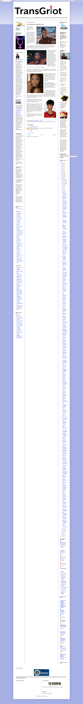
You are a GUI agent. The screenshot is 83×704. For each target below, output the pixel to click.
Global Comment (19, 283)
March (63, 528)
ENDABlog (18, 221)
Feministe (18, 222)
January (63, 531)
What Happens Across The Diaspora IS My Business (64, 361)
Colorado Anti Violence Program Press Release (64, 299)
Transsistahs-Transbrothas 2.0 (19, 308)
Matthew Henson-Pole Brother (64, 476)
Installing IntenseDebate (64, 428)
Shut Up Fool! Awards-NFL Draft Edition (64, 275)
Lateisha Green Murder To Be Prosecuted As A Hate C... (64, 473)
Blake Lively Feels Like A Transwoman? (64, 357)
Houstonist (18, 319)
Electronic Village (19, 218)
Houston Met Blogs (20, 318)
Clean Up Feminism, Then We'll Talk (64, 480)
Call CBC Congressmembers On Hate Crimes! (64, 221)
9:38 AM (30, 130)
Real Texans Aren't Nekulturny (64, 350)
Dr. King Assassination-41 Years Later (64, 506)
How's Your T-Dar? (64, 306)
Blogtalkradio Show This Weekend (64, 451)
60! (62, 218)
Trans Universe (63, 589)
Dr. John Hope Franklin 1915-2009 (64, 503)
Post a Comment (31, 132)
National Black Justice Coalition (19, 292)
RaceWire (18, 237)
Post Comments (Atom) (35, 136)
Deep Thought (19, 217)
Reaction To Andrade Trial (64, 283)
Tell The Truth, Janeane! (64, 341)
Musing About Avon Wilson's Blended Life (64, 484)
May (63, 189)
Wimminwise (19, 259)
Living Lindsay (62, 620)
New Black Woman (20, 234)
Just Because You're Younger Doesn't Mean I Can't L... (64, 326)
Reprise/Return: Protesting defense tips (63, 552)
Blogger (46, 696)
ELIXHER (18, 220)
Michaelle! (63, 491)
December (64, 179)
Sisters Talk (18, 242)
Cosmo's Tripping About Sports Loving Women (64, 233)
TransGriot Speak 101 (64, 438)
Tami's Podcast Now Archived (64, 322)
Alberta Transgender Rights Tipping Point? (64, 375)
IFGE (17, 284)
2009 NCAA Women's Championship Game (64, 469)
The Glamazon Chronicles (19, 329)
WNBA (18, 309)
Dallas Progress (19, 316)
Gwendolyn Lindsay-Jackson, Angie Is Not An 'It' (64, 269)
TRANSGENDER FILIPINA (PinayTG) (63, 655)
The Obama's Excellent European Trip (64, 499)
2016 (62, 168)
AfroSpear (18, 215)
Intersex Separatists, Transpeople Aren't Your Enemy (64, 514)
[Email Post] (41, 120)
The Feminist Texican (19, 327)
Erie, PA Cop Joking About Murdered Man (64, 310)
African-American (31, 121)
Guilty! (63, 292)
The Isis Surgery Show (64, 445)
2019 (62, 164)
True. (61, 564)
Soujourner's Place (20, 243)
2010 (62, 176)
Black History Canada (19, 269)
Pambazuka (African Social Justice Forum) (19, 297)
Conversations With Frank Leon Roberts (19, 276)
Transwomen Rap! (64, 399)
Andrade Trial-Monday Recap (64, 314)
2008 (62, 533)
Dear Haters (64, 307)
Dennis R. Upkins (32, 126)
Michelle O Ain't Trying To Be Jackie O (64, 518)
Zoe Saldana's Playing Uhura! (64, 338)
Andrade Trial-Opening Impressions (64, 343)
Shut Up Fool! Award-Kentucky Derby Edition (64, 193)
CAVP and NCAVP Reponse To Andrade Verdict (64, 279)
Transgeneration (64, 245)
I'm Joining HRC (64, 526)
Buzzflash (18, 273)
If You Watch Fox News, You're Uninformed (64, 248)
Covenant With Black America (19, 279)
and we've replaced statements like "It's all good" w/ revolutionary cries (20, 336)
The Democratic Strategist (19, 299)
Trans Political (63, 588)
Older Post (54, 134)
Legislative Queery (20, 323)
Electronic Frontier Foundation (20, 281)
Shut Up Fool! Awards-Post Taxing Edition (64, 353)
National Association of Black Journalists (19, 289)
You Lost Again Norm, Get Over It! (64, 366)
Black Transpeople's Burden (64, 295)
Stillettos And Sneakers (63, 578)
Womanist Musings (20, 260)
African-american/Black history (39, 121)
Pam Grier (63, 255)
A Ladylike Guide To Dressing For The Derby (64, 216)
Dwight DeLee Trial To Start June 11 (64, 237)
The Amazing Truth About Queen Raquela (64, 423)
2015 (62, 169)
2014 (62, 171)
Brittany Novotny (63, 573)
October (63, 182)
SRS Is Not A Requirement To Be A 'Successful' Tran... (64, 198)
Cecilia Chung (63, 574)
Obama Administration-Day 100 (64, 212)
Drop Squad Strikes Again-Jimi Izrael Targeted (64, 522)
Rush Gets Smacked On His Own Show (64, 442)
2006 (62, 536)
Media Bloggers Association (19, 286)
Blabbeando (19, 216)
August (63, 185)
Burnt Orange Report (19, 315)
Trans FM (18, 301)
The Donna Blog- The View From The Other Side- (64, 582)
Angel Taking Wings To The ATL (64, 401)
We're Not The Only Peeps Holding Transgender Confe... (64, 241)
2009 (62, 178)
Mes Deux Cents (19, 231)
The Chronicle (19, 250)
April (63, 190)
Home (42, 134)
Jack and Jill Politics (19, 224)
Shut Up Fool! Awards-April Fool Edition (64, 510)
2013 (62, 172)
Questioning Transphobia (63, 576)
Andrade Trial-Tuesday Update (64, 303)
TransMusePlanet (63, 568)
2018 (62, 165)
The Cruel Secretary (18, 252)
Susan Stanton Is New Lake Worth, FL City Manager (64, 202)
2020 (62, 162)
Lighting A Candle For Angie (64, 388)
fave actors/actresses (47, 121)
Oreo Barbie (64, 378)
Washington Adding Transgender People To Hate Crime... (64, 435)
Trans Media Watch (64, 587)
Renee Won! (64, 244)
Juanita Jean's (19, 321)
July (62, 186)
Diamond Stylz (62, 542)
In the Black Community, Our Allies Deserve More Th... (64, 488)
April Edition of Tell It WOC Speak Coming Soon (64, 460)
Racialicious (19, 238)
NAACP (18, 287)
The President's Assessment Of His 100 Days (64, 208)
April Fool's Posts (64, 525)
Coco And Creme (19, 274)
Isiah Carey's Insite (20, 320)
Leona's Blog (62, 617)
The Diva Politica (19, 325)
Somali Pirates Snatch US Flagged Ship (64, 447)
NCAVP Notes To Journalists (64, 272)
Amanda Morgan (63, 563)
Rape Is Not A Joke (64, 415)
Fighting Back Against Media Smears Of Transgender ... (64, 227)
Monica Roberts (19, 59)
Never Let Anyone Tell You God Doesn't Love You (64, 411)
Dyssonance (62, 550)
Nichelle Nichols (41, 45)
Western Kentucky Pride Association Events (64, 495)
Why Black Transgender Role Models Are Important (64, 330)
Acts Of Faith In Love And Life (19, 213)
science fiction (53, 121)
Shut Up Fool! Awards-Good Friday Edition (64, 431)
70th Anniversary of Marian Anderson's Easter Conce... (64, 406)
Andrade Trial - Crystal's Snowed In (64, 317)
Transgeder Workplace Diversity (63, 593)
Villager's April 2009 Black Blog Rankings (64, 395)
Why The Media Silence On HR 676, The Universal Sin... (64, 384)
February (63, 530)
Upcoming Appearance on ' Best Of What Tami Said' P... (64, 370)
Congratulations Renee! (64, 453)
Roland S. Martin (19, 324)
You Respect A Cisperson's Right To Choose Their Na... (64, 264)
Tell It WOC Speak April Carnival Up (64, 346)
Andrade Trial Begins (64, 380)
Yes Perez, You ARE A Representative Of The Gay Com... (64, 290)
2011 (62, 175)
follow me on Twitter (19, 208)
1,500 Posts (64, 425)
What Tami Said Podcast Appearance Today (64, 334)
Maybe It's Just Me (20, 230)
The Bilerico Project (19, 249)
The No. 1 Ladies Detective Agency (64, 391)
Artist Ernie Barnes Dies (64, 205)
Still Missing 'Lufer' (64, 320)
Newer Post (29, 134)
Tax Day (63, 364)
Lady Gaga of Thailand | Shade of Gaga (63, 641)
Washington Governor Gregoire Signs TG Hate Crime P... (64, 258)
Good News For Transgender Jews (64, 419)
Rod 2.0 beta (19, 241)
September (64, 183)
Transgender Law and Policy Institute (20, 306)
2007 (62, 534)
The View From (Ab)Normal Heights (63, 585)
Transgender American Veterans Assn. (20, 303)
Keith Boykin (19, 229)
